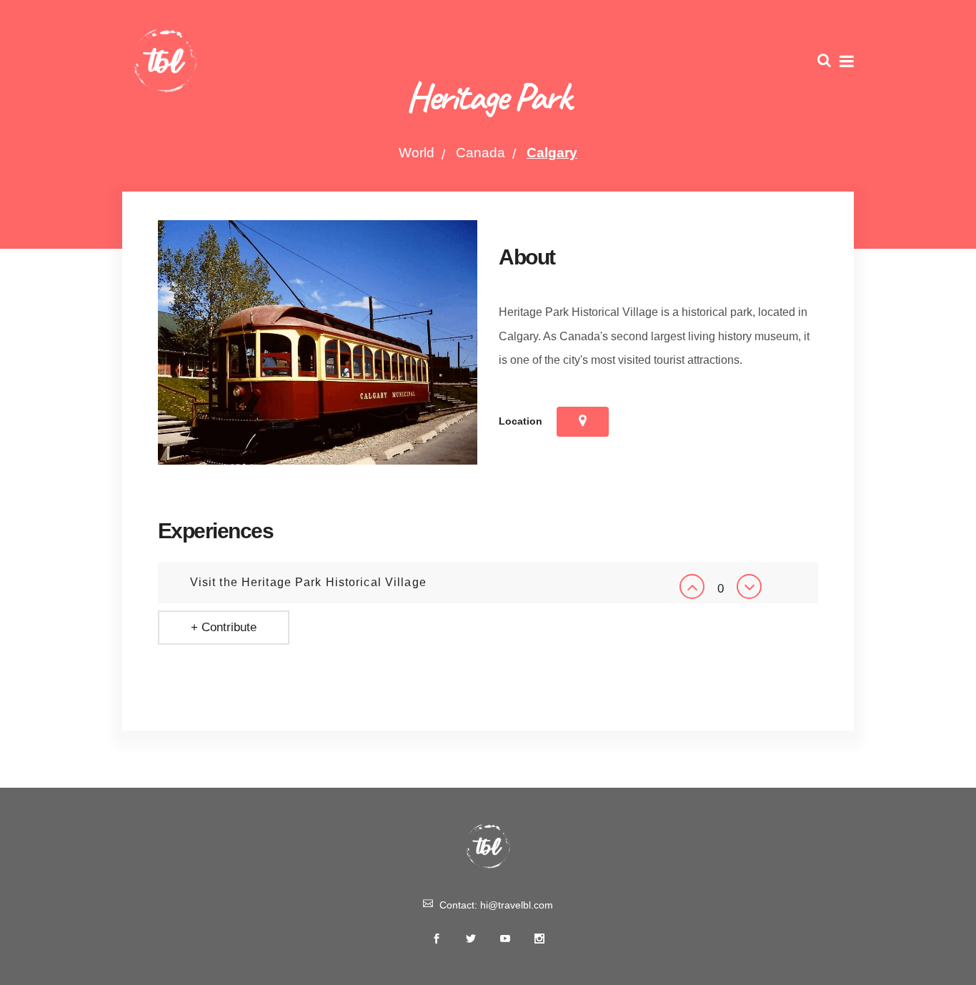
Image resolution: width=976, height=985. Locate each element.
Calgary (552, 152)
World (416, 152)
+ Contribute (224, 627)
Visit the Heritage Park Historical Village (308, 582)
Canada (480, 152)
